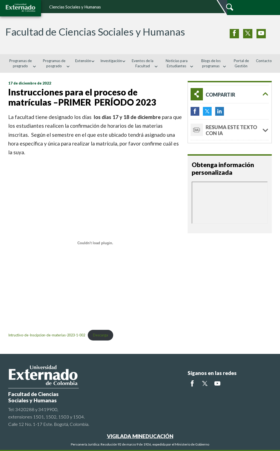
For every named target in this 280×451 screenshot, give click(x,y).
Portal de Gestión (241, 63)
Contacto (264, 61)
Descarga (100, 335)
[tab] (230, 94)
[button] (230, 94)
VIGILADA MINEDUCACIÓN (140, 436)
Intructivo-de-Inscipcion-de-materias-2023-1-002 (46, 335)
